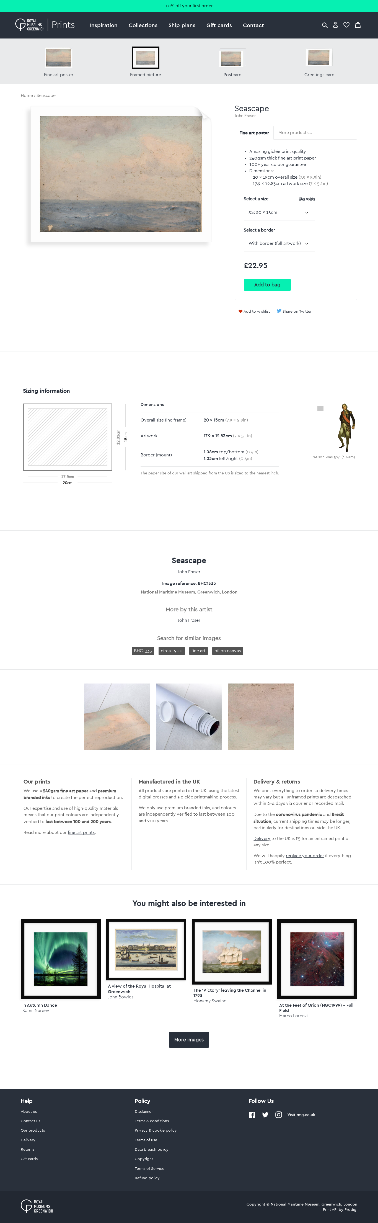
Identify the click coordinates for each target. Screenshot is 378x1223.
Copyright (144, 1159)
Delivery (261, 838)
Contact (253, 25)
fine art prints (81, 832)
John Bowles (120, 997)
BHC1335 (143, 651)
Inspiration (104, 25)
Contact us (30, 1121)
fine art (198, 651)
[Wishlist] (346, 24)
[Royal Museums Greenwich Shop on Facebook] (252, 1117)
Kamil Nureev (35, 1010)
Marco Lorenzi (293, 1015)
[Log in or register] (335, 24)
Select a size (279, 198)
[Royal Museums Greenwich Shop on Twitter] (265, 1117)
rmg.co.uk (306, 1114)
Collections (143, 25)
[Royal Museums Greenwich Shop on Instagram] (278, 1117)
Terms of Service (149, 1169)
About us (29, 1112)
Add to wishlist (257, 312)
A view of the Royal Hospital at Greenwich (139, 988)
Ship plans (182, 25)
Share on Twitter (297, 312)
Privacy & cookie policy (156, 1130)
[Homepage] (46, 25)
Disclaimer (144, 1112)
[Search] (325, 24)
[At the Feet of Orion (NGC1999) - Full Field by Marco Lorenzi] (317, 959)
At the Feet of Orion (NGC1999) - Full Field (316, 1007)
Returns (27, 1150)
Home (27, 95)
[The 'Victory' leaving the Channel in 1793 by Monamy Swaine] (232, 951)
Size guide (307, 198)
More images (189, 1039)
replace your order (305, 856)
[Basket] (358, 24)
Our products (33, 1130)
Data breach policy (152, 1150)
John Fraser (245, 116)
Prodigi (351, 1210)
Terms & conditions (152, 1121)
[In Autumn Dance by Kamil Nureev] (61, 959)
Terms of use (146, 1140)
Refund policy (147, 1178)
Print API (330, 1210)
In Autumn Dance (39, 1005)
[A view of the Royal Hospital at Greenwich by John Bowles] (146, 949)
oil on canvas (227, 651)
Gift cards (219, 25)
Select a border (259, 230)
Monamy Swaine (209, 1000)
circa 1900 (172, 651)
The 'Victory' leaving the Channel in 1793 (229, 992)
